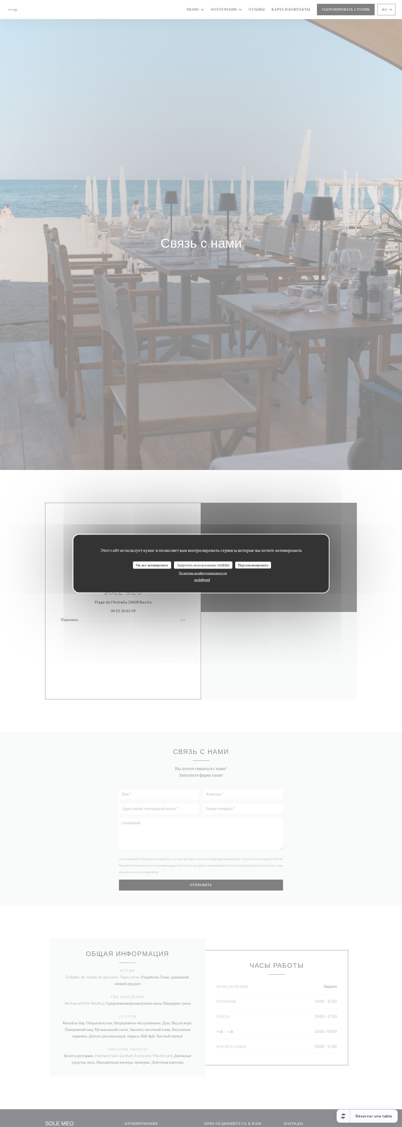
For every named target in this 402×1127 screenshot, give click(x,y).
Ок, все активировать (152, 565)
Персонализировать (253, 565)
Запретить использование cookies (203, 565)
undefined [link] (202, 580)
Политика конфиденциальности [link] (203, 573)
